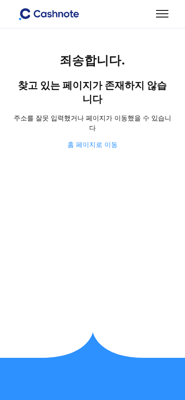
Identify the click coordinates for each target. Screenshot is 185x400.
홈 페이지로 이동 (92, 144)
